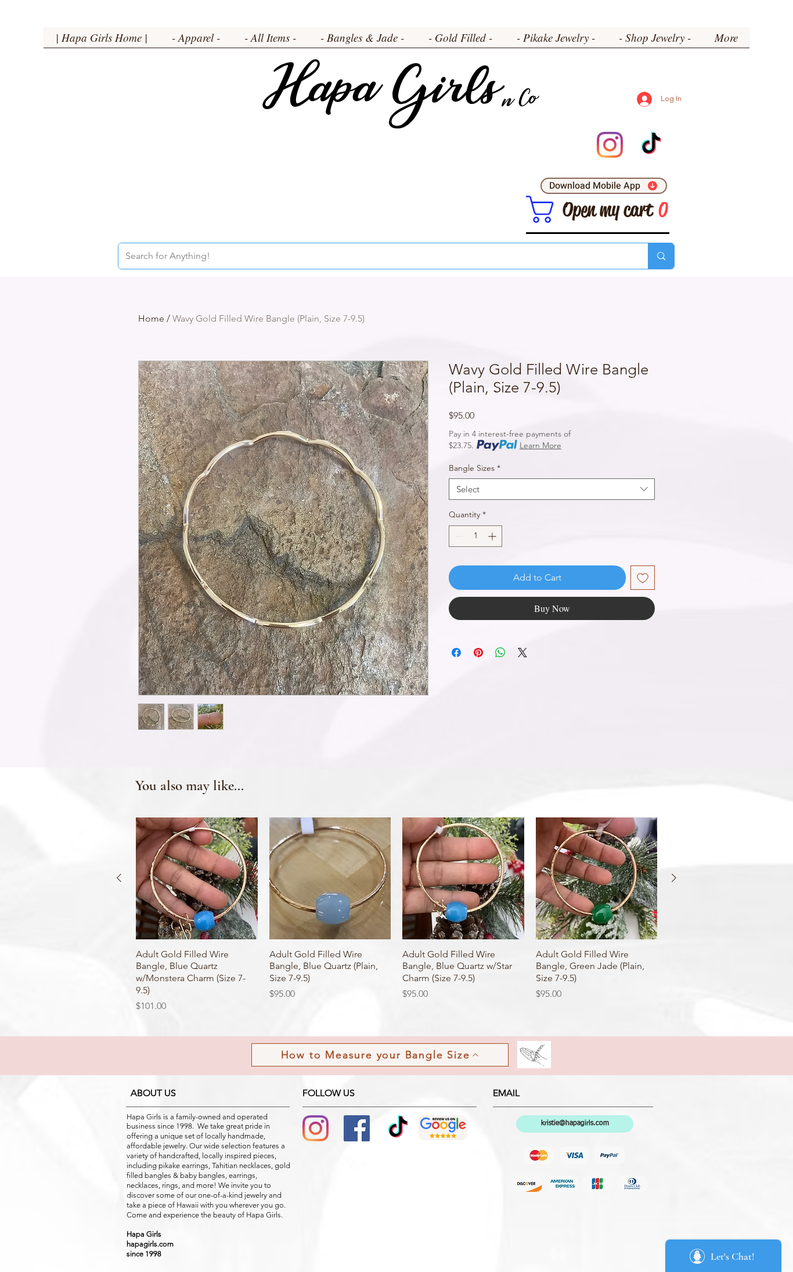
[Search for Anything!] (661, 256)
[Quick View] (197, 878)
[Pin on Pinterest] (478, 653)
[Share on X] (522, 653)
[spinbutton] (475, 536)
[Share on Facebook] (456, 653)
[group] (396, 915)
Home (151, 318)
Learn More (540, 445)
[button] (196, 41)
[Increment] (493, 536)
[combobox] (552, 489)
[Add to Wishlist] (642, 577)
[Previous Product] (119, 878)
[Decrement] (457, 536)
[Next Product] (674, 878)
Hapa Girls (379, 93)
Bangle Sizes (474, 468)
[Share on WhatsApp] (500, 653)
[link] (540, 209)
